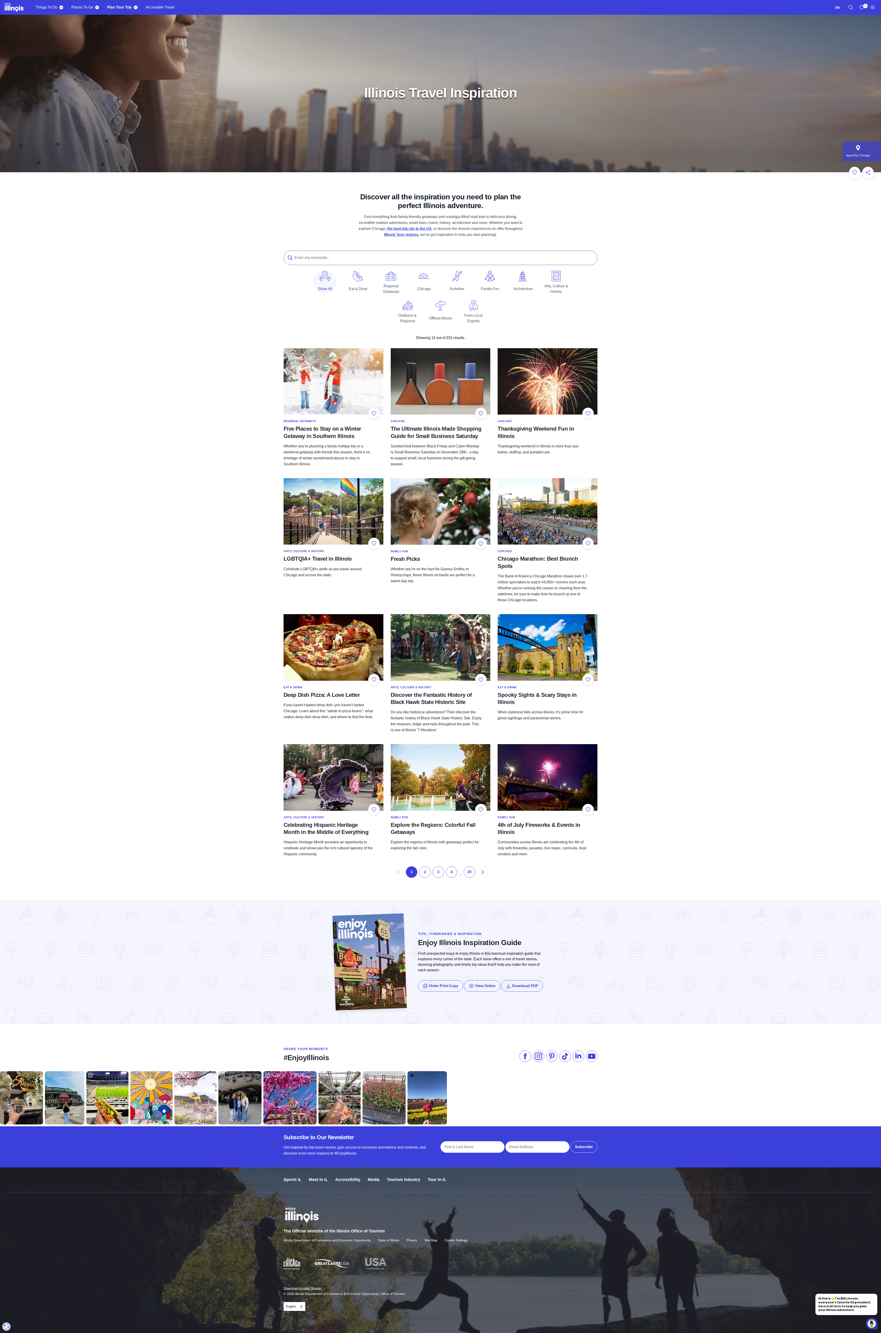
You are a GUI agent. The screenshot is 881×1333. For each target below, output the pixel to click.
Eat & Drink (293, 687)
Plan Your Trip (119, 7)
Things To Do (46, 7)
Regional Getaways (300, 421)
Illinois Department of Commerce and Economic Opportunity (327, 1240)
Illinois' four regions (401, 235)
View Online (485, 986)
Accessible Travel (160, 7)
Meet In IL (318, 1179)
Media (373, 1179)
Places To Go (82, 7)
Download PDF (527, 986)
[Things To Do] (61, 7)
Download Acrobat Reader (303, 1288)
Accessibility (347, 1179)
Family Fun (399, 551)
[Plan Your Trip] (135, 7)
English (291, 1306)
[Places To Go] (97, 7)
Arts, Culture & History (304, 551)
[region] (850, 7)
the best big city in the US (409, 229)
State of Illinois (388, 1240)
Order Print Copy (443, 986)
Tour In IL (437, 1179)
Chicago (398, 421)
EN (837, 7)
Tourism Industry (403, 1179)
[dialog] (6, 1326)
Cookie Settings (456, 1240)
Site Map (430, 1240)
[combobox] (837, 7)
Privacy (412, 1240)
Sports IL (292, 1179)
